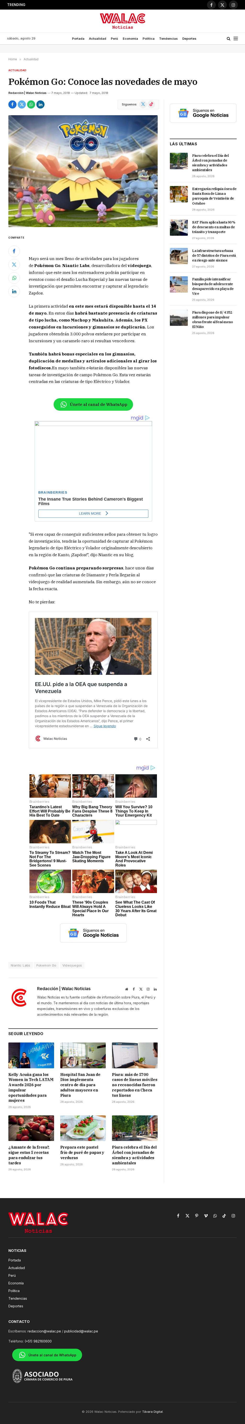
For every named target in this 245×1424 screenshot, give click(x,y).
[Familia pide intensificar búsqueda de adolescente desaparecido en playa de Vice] (179, 284)
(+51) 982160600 (38, 1341)
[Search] (228, 38)
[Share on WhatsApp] (31, 104)
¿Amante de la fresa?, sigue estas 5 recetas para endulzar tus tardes (28, 1155)
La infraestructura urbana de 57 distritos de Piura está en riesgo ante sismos (214, 255)
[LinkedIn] (14, 291)
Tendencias (168, 38)
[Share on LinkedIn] (40, 104)
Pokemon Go (46, 965)
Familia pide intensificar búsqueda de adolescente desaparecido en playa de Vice (213, 286)
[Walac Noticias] (122, 21)
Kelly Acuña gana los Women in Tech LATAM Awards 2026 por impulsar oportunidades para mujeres (30, 1087)
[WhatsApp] (14, 278)
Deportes (189, 38)
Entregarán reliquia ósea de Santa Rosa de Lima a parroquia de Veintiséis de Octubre (214, 196)
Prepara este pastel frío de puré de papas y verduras (82, 1152)
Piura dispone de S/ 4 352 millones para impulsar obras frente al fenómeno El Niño (212, 319)
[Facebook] (14, 251)
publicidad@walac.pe (81, 1331)
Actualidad (97, 38)
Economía (130, 38)
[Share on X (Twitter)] (22, 104)
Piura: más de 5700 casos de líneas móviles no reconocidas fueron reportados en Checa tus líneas (80, 5)
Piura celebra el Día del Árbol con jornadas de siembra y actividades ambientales (134, 1155)
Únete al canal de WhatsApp (98, 404)
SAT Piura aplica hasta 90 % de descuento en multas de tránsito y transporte (213, 227)
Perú (114, 38)
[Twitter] (14, 264)
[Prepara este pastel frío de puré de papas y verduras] (83, 1128)
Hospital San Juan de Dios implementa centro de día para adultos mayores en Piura (80, 1085)
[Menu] (236, 38)
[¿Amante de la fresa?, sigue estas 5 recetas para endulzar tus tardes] (31, 1128)
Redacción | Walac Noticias (27, 93)
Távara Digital (152, 1411)
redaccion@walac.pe (44, 1331)
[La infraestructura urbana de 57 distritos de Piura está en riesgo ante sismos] (179, 256)
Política (149, 38)
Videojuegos (72, 965)
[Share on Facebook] (12, 104)
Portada (78, 38)
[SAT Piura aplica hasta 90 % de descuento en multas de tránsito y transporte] (179, 227)
